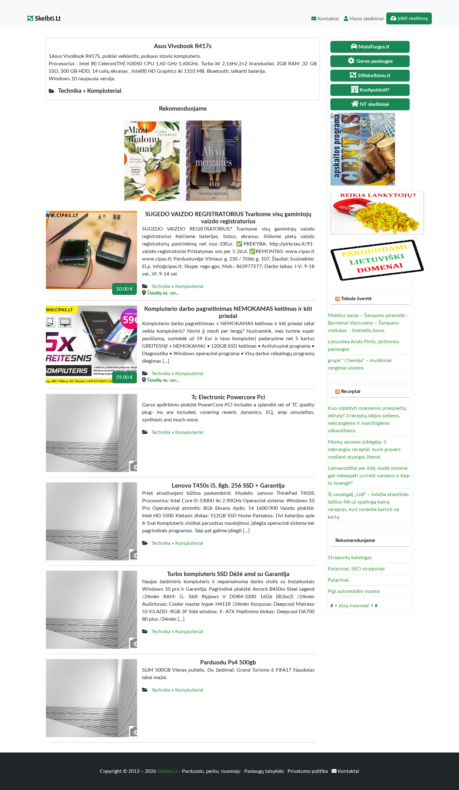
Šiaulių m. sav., (163, 292)
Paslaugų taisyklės (264, 771)
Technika (160, 286)
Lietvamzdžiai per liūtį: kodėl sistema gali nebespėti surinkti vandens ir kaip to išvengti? (369, 476)
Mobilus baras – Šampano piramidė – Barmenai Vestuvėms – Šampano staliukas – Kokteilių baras (368, 323)
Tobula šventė (356, 298)
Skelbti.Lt (47, 19)
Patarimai (338, 580)
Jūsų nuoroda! (353, 605)
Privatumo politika (308, 771)
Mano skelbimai (366, 18)
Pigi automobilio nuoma (354, 591)
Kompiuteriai (189, 286)
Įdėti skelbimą (412, 18)
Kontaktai (327, 18)
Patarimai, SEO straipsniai (356, 568)
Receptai (350, 391)
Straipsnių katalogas (350, 557)
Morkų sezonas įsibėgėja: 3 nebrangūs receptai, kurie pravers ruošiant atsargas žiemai (364, 450)
